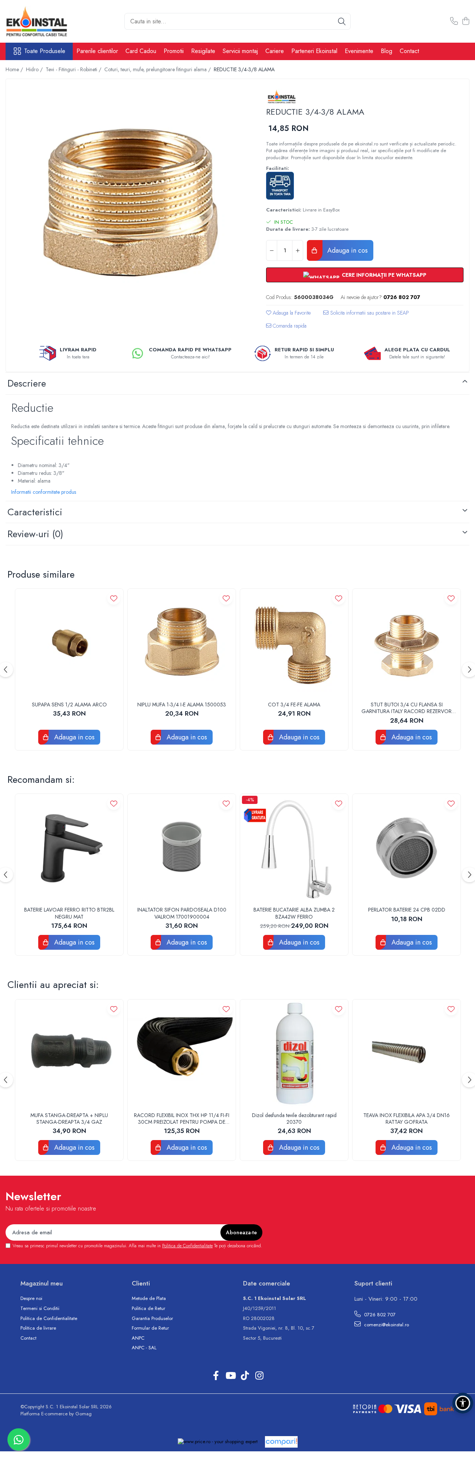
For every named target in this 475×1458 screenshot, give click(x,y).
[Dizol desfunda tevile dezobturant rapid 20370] (294, 1053)
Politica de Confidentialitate (187, 1245)
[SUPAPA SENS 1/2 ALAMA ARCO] (69, 643)
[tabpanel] (130, 203)
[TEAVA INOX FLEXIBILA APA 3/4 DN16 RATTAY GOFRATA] (407, 1053)
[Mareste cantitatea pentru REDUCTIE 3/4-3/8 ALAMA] (297, 250)
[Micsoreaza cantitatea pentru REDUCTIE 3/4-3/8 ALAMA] (271, 250)
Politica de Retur (148, 1308)
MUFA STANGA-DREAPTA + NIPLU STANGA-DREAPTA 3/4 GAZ (69, 1118)
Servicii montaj (240, 51)
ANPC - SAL (144, 1347)
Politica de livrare (38, 1328)
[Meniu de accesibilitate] (462, 1403)
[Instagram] (259, 1376)
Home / (15, 69)
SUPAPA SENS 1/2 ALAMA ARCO (69, 704)
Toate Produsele (44, 51)
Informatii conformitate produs (43, 492)
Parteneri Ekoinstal (314, 51)
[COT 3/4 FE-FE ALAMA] (294, 643)
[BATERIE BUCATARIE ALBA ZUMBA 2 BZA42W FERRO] (294, 848)
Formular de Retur (150, 1328)
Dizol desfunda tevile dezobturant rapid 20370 (294, 1118)
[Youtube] (230, 1376)
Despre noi (31, 1298)
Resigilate (203, 51)
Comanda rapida (289, 325)
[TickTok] (244, 1376)
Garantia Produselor (152, 1318)
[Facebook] (215, 1376)
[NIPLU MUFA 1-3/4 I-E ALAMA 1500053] (182, 643)
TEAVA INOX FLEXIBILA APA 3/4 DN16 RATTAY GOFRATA (406, 1118)
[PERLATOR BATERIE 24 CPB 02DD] (407, 848)
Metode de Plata (149, 1298)
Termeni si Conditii (39, 1308)
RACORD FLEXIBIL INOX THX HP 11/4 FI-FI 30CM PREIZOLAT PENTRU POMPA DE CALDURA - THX (181, 1118)
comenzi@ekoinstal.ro (386, 1324)
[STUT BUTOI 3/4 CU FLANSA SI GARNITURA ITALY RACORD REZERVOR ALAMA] (407, 643)
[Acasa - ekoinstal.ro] (43, 21)
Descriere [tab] (26, 383)
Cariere (274, 51)
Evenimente (359, 51)
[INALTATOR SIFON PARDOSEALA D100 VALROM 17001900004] (182, 848)
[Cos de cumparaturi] (465, 21)
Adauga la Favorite (291, 312)
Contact (409, 51)
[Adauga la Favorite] (113, 598)
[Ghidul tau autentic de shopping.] (281, 1442)
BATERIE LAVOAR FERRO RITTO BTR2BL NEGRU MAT (69, 913)
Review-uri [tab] (35, 534)
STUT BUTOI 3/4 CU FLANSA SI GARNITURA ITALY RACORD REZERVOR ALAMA (406, 708)
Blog (386, 51)
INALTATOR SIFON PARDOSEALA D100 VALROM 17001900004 (181, 913)
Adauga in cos (346, 250)
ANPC (138, 1338)
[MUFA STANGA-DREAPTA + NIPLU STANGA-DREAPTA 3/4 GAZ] (69, 1053)
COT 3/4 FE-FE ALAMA (294, 704)
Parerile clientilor (97, 51)
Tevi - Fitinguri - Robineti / (74, 69)
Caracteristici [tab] (34, 512)
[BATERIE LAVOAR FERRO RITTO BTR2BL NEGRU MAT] (69, 848)
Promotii (174, 51)
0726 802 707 (379, 1314)
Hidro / (35, 69)
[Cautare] (342, 21)
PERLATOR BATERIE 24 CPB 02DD (406, 909)
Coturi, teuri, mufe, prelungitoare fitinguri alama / (158, 69)
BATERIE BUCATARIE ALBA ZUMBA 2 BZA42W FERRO (294, 913)
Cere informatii (366, 315)
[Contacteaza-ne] (454, 21)
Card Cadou (140, 51)
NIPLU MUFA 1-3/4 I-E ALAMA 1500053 (181, 704)
